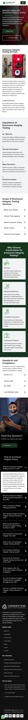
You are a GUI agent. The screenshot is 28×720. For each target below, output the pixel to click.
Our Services (7, 637)
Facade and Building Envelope (12, 663)
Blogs (5, 644)
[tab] (14, 459)
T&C (22, 712)
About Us (6, 631)
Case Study (7, 641)
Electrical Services (9, 659)
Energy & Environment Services (13, 669)
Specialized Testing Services (12, 666)
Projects (6, 650)
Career (6, 647)
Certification (7, 634)
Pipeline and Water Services (12, 676)
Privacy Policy (16, 712)
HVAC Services (8, 673)
